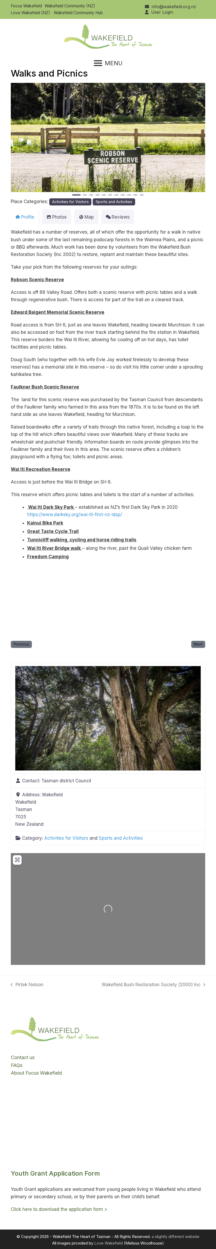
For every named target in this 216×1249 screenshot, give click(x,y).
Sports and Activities (114, 201)
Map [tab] (89, 217)
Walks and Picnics (49, 73)
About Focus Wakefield (36, 1073)
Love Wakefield (108, 1243)
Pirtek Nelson (27, 985)
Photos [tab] (59, 217)
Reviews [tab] (121, 217)
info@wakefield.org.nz (174, 6)
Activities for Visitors (70, 201)
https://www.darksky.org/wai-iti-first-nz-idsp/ (74, 514)
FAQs (16, 1065)
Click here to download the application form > (59, 1209)
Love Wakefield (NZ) (30, 12)
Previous (21, 644)
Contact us (23, 1057)
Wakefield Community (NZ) (70, 5)
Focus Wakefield (26, 5)
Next (198, 644)
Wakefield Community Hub (78, 12)
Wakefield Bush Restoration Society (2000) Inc (151, 985)
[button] (108, 63)
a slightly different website (175, 1236)
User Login (162, 12)
